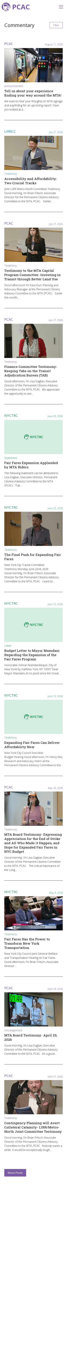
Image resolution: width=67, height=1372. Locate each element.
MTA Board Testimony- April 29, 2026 (30, 1037)
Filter (56, 25)
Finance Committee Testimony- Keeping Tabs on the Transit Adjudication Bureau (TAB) (30, 370)
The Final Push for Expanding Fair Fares (32, 556)
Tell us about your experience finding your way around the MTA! (32, 93)
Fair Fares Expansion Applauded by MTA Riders (31, 465)
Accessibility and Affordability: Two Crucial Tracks (30, 181)
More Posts (15, 1173)
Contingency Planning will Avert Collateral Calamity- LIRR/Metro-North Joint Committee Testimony (33, 1127)
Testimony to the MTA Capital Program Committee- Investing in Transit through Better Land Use (32, 274)
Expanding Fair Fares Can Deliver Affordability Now (32, 744)
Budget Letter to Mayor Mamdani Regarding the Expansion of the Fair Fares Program (32, 654)
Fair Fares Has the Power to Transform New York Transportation (27, 943)
